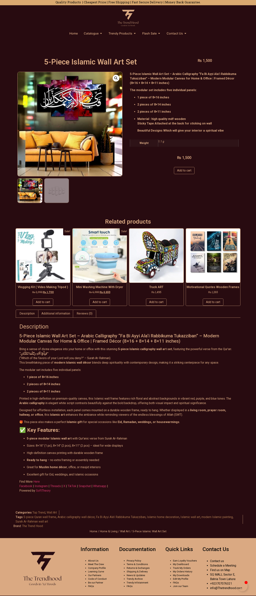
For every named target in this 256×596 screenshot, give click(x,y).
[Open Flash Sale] (159, 33)
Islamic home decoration (163, 517)
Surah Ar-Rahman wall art (32, 521)
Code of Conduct (97, 578)
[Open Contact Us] (185, 33)
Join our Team (180, 586)
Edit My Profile (180, 578)
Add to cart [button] (43, 302)
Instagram (41, 486)
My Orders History (182, 571)
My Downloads (181, 575)
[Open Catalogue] (101, 33)
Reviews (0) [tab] (84, 313)
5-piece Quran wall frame (39, 517)
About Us (93, 560)
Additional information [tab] (55, 313)
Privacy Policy (134, 560)
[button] (116, 78)
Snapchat (85, 486)
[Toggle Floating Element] (242, 586)
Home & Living (109, 531)
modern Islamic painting (217, 517)
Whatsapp (99, 486)
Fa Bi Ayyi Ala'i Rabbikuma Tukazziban (121, 517)
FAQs (91, 586)
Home (93, 531)
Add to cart (184, 170)
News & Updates (136, 575)
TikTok (72, 486)
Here (36, 481)
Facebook (25, 486)
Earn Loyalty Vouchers (185, 560)
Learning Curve (96, 571)
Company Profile (97, 568)
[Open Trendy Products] (134, 33)
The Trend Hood (32, 526)
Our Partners (94, 575)
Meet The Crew (96, 564)
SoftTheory (43, 490)
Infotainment (141, 582)
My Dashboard (181, 564)
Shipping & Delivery (137, 571)
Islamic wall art (190, 517)
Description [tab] (27, 313)
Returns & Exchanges (138, 568)
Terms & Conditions (137, 564)
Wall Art (52, 512)
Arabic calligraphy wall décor (76, 517)
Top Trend (38, 512)
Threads (56, 486)
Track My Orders (182, 568)
